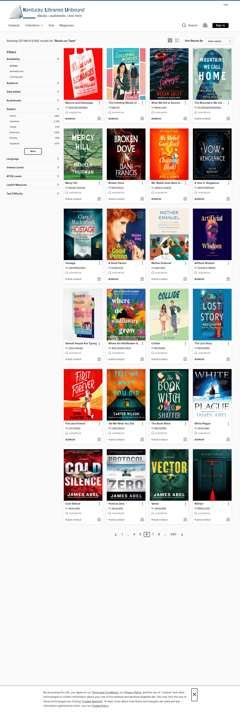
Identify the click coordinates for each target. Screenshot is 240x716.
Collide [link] (155, 343)
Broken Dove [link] (116, 183)
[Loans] (205, 26)
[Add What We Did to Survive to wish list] (185, 119)
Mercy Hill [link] (71, 183)
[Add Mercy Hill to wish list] (99, 199)
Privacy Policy (133, 692)
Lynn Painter (74, 428)
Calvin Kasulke (75, 348)
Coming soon (16, 77)
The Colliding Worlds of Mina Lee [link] (124, 103)
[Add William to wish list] (228, 520)
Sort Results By (194, 41)
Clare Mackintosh (77, 267)
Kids (51, 25)
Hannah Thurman (76, 187)
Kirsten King (117, 267)
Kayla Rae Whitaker (77, 107)
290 (173, 534)
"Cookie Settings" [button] (92, 701)
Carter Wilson (118, 428)
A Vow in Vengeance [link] (206, 183)
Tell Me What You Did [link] (121, 423)
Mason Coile (203, 508)
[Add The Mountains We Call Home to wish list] (228, 119)
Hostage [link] (70, 263)
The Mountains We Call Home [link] (210, 103)
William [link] (198, 503)
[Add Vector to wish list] (185, 520)
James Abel (203, 428)
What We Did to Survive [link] (165, 103)
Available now (17, 71)
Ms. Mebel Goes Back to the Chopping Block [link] (167, 183)
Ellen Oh (115, 107)
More (33, 151)
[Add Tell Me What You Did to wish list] (142, 440)
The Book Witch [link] (161, 423)
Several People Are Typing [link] (81, 343)
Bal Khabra (159, 348)
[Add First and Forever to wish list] (99, 440)
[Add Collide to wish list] (185, 359)
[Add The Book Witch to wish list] (185, 440)
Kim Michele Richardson (209, 107)
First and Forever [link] (75, 423)
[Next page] (182, 534)
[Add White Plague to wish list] (228, 440)
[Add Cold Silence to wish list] (99, 520)
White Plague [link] (202, 423)
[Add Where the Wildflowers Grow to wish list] (142, 359)
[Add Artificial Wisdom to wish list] (228, 279)
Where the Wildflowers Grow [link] (124, 343)
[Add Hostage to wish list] (99, 279)
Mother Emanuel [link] (161, 263)
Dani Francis (117, 187)
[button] (189, 26)
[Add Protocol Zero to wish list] (142, 520)
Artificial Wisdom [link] (204, 263)
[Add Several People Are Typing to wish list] (99, 359)
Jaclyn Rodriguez (205, 187)
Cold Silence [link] (72, 503)
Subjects (14, 25)
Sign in (220, 25)
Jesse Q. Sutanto (162, 187)
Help (225, 5)
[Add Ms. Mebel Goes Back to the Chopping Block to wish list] (185, 199)
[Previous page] (115, 534)
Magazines (67, 25)
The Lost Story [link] (203, 343)
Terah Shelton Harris (121, 348)
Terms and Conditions (105, 692)
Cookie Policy (100, 706)
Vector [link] (155, 503)
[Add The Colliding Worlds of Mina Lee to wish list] (142, 119)
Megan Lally (160, 107)
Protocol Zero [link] (116, 503)
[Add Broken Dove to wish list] (142, 199)
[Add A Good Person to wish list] (142, 279)
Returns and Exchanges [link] (79, 103)
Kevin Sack (159, 267)
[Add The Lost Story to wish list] (228, 359)
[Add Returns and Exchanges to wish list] (99, 119)
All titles (14, 65)
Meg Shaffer (203, 348)
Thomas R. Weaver (206, 267)
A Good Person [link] (117, 263)
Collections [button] (33, 25)
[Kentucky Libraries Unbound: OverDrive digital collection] (47, 12)
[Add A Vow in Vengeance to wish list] (228, 199)
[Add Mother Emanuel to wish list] (185, 279)
